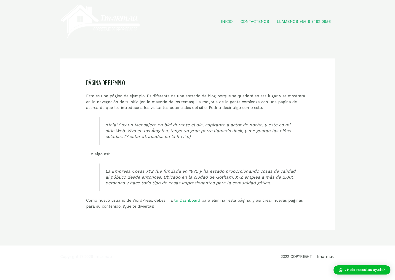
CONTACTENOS (254, 21)
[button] (362, 270)
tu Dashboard (187, 200)
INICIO (227, 21)
